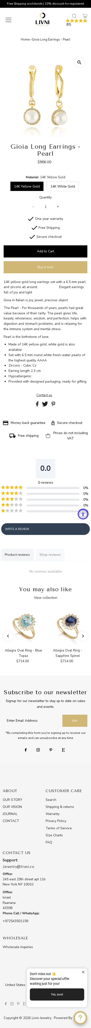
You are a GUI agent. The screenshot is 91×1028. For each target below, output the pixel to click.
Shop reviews (50, 554)
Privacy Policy (56, 821)
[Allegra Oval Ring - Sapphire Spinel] (67, 626)
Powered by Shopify (69, 1018)
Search (51, 799)
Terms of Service (59, 828)
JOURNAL (10, 814)
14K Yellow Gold (27, 186)
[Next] (82, 636)
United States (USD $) (22, 985)
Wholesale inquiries (18, 947)
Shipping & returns (60, 807)
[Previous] (8, 636)
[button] (76, 22)
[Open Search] (74, 16)
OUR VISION (12, 807)
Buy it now (45, 267)
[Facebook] (26, 750)
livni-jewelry (41, 1018)
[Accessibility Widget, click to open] (83, 514)
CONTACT (11, 821)
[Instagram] (38, 750)
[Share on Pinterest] (53, 405)
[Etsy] (63, 750)
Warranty (52, 814)
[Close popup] (83, 973)
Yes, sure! (57, 994)
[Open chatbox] (80, 1018)
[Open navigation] (11, 20)
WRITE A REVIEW (17, 529)
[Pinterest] (50, 750)
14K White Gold (62, 186)
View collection (45, 597)
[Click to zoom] (79, 62)
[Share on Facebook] (38, 405)
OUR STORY (12, 799)
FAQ (49, 842)
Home (25, 39)
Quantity (45, 197)
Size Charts (54, 835)
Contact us (44, 395)
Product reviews (17, 554)
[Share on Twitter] (45, 405)
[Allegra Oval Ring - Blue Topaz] (23, 626)
